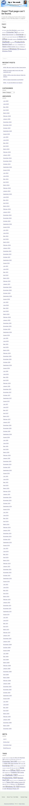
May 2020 (5, 308)
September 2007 (7, 695)
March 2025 (6, 149)
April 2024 (6, 182)
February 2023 (7, 209)
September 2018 (7, 365)
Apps (8, 30)
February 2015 (7, 491)
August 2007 (6, 698)
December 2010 (7, 638)
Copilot (19, 32)
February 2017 (6, 419)
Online (25, 39)
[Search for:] (14, 21)
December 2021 (7, 251)
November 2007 (7, 689)
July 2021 (5, 266)
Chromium (4, 32)
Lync (11, 37)
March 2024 (6, 185)
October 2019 (6, 329)
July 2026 (5, 101)
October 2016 (6, 431)
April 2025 (6, 146)
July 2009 (5, 653)
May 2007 (5, 707)
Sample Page (24, 797)
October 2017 (6, 395)
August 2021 (6, 263)
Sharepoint (20, 44)
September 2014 (7, 506)
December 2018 (7, 356)
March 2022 (6, 242)
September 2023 (7, 194)
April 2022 (6, 239)
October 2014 (6, 503)
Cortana (22, 32)
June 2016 (5, 443)
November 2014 (7, 500)
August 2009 (6, 650)
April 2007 (6, 710)
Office (4, 39)
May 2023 (5, 200)
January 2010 (6, 641)
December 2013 (7, 533)
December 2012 (7, 569)
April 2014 (5, 521)
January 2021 (6, 284)
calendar (18, 30)
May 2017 (5, 410)
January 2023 (6, 212)
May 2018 (5, 377)
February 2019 (7, 353)
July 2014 (5, 512)
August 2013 (6, 545)
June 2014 (5, 515)
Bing (10, 30)
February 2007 (7, 716)
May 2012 (5, 590)
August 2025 (6, 134)
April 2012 (5, 593)
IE (24, 765)
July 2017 (5, 404)
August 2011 (6, 614)
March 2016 (6, 452)
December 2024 (7, 158)
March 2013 (6, 560)
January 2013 (6, 566)
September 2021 (7, 260)
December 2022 (7, 215)
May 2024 (5, 179)
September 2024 (7, 167)
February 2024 (7, 188)
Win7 (19, 46)
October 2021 (6, 257)
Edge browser (9, 34)
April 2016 (5, 449)
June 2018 (5, 374)
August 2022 (6, 227)
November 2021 (7, 254)
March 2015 (6, 488)
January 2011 (6, 635)
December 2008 (7, 671)
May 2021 (5, 272)
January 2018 (6, 386)
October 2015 (6, 467)
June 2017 (5, 407)
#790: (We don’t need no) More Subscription (14, 67)
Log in (4, 739)
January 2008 (6, 683)
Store (24, 44)
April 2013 (5, 557)
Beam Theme (22, 803)
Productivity (20, 42)
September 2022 (7, 224)
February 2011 (6, 632)
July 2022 (5, 230)
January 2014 (6, 530)
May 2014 (5, 518)
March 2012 (6, 596)
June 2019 (5, 341)
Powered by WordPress (9, 803)
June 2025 (6, 140)
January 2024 (6, 191)
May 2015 (5, 482)
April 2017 (5, 413)
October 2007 (6, 692)
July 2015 (5, 476)
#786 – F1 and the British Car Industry (12, 82)
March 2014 (6, 524)
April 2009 (6, 659)
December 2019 (7, 323)
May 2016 (5, 446)
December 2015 (7, 461)
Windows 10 (14, 49)
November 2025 (7, 125)
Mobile (21, 37)
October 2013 (6, 539)
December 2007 (7, 686)
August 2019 (6, 335)
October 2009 (6, 647)
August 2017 (6, 401)
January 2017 (6, 422)
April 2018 (5, 380)
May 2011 (5, 623)
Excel (15, 34)
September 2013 (7, 542)
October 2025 (6, 128)
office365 (10, 39)
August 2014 (6, 509)
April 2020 (6, 311)
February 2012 (7, 599)
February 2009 (7, 665)
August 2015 (6, 473)
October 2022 (6, 221)
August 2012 (6, 581)
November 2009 (7, 644)
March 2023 (6, 206)
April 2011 (5, 626)
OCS (24, 37)
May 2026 (5, 107)
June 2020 (6, 305)
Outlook (6, 42)
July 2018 (5, 371)
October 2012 (6, 575)
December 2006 (7, 722)
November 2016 (7, 428)
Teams (4, 46)
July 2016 (5, 440)
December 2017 (7, 389)
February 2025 (7, 152)
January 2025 (6, 155)
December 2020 (7, 287)
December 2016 (7, 425)
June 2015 (5, 479)
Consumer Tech (12, 32)
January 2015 (6, 494)
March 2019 (6, 350)
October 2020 (6, 293)
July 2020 (5, 302)
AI (2, 30)
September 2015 (7, 470)
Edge (3, 34)
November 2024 (7, 161)
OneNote (20, 39)
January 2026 (6, 119)
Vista (17, 46)
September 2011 (7, 611)
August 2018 (6, 368)
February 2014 (7, 527)
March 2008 (6, 677)
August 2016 (6, 437)
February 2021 (7, 281)
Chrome (22, 30)
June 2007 (6, 704)
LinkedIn (4, 768)
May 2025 (5, 143)
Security (16, 44)
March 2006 (6, 725)
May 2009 (5, 656)
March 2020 (6, 314)
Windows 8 (5, 49)
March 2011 (6, 629)
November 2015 (7, 464)
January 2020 (6, 320)
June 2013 (5, 551)
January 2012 (6, 602)
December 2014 (7, 497)
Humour (3, 36)
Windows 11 (22, 49)
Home (25, 34)
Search (13, 44)
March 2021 (6, 278)
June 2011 (5, 620)
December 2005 (7, 728)
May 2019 (5, 344)
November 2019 (7, 326)
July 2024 (5, 173)
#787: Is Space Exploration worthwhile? (13, 79)
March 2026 (6, 113)
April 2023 (6, 203)
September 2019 (7, 332)
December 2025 (7, 122)
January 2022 (6, 248)
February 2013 (7, 563)
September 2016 (7, 434)
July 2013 (5, 548)
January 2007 (6, 719)
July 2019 (5, 338)
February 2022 (7, 245)
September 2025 (7, 131)
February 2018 (7, 383)
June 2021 (5, 269)
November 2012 (7, 572)
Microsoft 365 (15, 36)
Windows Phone (7, 51)
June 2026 (6, 104)
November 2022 (7, 218)
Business (14, 30)
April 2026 (6, 110)
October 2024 (6, 164)
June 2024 (6, 176)
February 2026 (7, 116)
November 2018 (7, 359)
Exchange (20, 34)
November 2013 (7, 536)
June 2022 (6, 233)
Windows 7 (22, 46)
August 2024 (6, 170)
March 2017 (6, 416)
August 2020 (6, 299)
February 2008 (7, 680)
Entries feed (6, 742)
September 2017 (7, 398)
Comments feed (7, 745)
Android (4, 30)
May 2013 (5, 554)
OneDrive (15, 39)
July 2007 (5, 701)
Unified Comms (11, 46)
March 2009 (6, 662)
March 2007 (6, 713)
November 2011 (7, 608)
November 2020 (7, 290)
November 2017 (7, 392)
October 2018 (6, 362)
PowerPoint (12, 42)
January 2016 (6, 458)
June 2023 (6, 197)
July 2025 (5, 137)
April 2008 (6, 674)
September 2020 (7, 296)
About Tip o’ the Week (12, 797)
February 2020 (7, 317)
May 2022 (5, 236)
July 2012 (5, 584)
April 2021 (5, 275)
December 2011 (7, 605)
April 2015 (5, 485)
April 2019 (5, 347)
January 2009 (6, 668)
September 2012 (7, 578)
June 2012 (5, 587)
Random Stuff (7, 44)
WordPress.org (7, 748)
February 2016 (7, 455)
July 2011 (5, 617)
